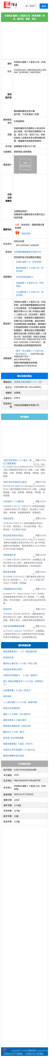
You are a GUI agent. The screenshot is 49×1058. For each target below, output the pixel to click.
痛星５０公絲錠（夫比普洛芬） (17, 714)
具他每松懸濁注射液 (12, 669)
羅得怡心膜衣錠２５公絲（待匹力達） (21, 663)
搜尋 (44, 6)
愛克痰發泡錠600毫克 (13, 535)
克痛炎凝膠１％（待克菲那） (29, 262)
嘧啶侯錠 (7, 696)
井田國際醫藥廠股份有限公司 (27, 252)
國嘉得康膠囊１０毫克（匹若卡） (18, 744)
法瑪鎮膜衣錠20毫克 (12, 589)
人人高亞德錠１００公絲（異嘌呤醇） (21, 702)
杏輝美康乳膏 (9, 555)
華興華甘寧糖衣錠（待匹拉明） (17, 726)
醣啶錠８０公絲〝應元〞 (14, 732)
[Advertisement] (24, 40)
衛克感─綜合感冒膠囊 (13, 738)
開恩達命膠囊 (9, 572)
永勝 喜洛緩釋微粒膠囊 (14, 626)
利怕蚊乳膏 (8, 657)
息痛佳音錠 (8, 518)
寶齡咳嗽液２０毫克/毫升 (15, 720)
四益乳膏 (7, 609)
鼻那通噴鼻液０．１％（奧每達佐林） (21, 651)
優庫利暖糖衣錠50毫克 (13, 756)
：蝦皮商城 (24, 233)
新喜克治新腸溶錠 (11, 708)
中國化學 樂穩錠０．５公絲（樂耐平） (21, 675)
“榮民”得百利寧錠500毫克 (15, 482)
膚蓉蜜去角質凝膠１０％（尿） (28, 382)
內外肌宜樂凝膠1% (25, 277)
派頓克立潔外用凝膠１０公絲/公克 (19, 750)
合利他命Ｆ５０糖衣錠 (13, 501)
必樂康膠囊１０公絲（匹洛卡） (17, 690)
